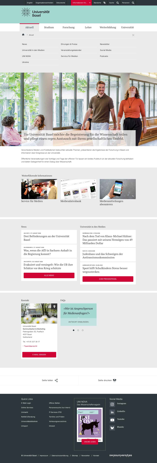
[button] (49, 380)
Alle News (49, 275)
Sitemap (75, 456)
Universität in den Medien (33, 50)
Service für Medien (69, 56)
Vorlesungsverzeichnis (57, 421)
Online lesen (90, 442)
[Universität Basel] (35, 12)
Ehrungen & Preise (69, 44)
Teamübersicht (30, 346)
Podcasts (104, 56)
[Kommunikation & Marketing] (54, 306)
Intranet (52, 426)
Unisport (24, 426)
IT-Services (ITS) (55, 412)
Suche (110, 4)
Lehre (88, 27)
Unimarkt (24, 412)
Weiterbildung (108, 27)
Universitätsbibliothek (29, 421)
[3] (82, 330)
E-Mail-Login (26, 403)
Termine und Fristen (56, 417)
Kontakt (96, 456)
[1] (73, 330)
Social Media (105, 50)
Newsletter (105, 44)
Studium (49, 27)
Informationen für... (80, 3)
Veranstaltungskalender (71, 50)
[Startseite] (23, 35)
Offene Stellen (54, 403)
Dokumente (60, 3)
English (30, 3)
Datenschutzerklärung (60, 456)
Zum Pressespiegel (108, 279)
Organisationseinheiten (44, 3)
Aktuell (29, 27)
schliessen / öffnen (133, 35)
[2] (78, 330)
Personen (125, 4)
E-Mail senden (39, 355)
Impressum (44, 456)
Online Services (27, 408)
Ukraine (25, 62)
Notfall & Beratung (28, 417)
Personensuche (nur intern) (59, 408)
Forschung (69, 27)
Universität (127, 27)
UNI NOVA (26, 56)
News (24, 44)
